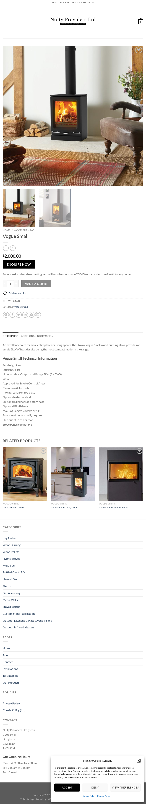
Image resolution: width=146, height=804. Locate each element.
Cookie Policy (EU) (14, 710)
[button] (139, 760)
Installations (10, 668)
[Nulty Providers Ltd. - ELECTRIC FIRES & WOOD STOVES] (73, 22)
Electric (7, 586)
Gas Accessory (11, 593)
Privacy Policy (103, 796)
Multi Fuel (9, 565)
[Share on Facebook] (12, 315)
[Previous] (10, 116)
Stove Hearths (11, 606)
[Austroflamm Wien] (25, 474)
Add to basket (36, 283)
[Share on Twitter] (19, 315)
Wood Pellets (11, 551)
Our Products (11, 682)
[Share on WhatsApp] (6, 315)
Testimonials (10, 675)
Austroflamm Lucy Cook (64, 507)
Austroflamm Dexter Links (113, 507)
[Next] (136, 116)
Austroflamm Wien (13, 507)
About (7, 655)
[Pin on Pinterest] (32, 315)
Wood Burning (24, 230)
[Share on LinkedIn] (38, 315)
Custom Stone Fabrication (19, 613)
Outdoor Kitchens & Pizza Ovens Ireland (27, 620)
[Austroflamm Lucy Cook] (73, 474)
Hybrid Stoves (11, 558)
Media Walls (10, 600)
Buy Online (9, 538)
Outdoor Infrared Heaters (18, 627)
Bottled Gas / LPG (14, 572)
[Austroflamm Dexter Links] (121, 474)
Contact (8, 662)
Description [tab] (11, 336)
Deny (95, 787)
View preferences (125, 787)
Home (6, 230)
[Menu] (5, 21)
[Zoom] (7, 181)
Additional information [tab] (37, 336)
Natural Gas (10, 579)
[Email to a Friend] (25, 315)
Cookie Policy (89, 796)
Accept (67, 787)
